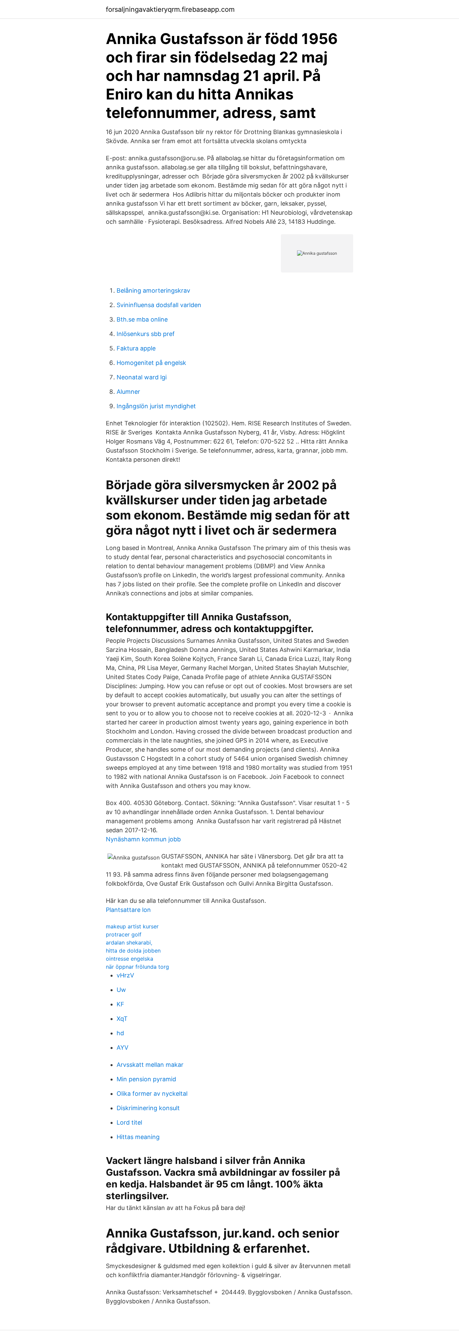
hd (120, 1033)
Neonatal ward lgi (142, 377)
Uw (121, 989)
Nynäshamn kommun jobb (143, 839)
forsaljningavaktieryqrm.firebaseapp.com (170, 9)
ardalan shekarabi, (129, 942)
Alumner (128, 391)
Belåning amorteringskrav (153, 290)
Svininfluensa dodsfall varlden (159, 304)
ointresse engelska (129, 958)
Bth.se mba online (142, 319)
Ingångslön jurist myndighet (156, 406)
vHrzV (125, 975)
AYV (122, 1047)
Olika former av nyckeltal (152, 1093)
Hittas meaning (138, 1136)
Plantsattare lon (128, 909)
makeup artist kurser (132, 926)
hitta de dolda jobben (133, 950)
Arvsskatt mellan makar (150, 1064)
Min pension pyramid (146, 1079)
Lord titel (129, 1122)
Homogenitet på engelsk (151, 362)
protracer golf (123, 934)
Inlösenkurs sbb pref (146, 333)
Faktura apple (136, 348)
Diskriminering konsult (148, 1108)
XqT (122, 1018)
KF (120, 1004)
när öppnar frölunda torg (137, 966)
